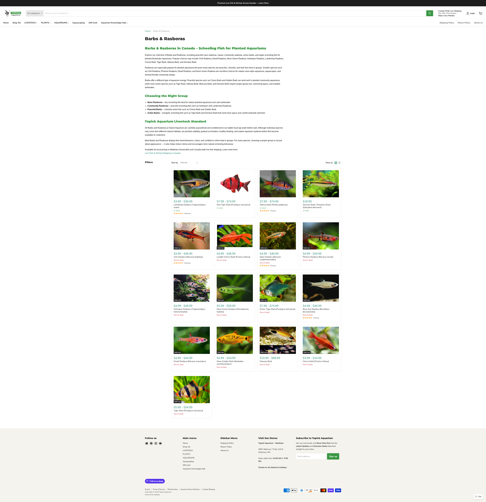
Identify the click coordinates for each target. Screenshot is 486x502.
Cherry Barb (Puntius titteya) (316, 361)
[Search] (429, 13)
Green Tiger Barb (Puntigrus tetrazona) (277, 309)
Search (147, 489)
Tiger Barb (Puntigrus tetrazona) (188, 410)
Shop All (17, 22)
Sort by (174, 163)
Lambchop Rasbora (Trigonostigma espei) (189, 206)
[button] (471, 13)
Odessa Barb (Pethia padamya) (274, 204)
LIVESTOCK (30, 22)
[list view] (339, 163)
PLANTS (45, 22)
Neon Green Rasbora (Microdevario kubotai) (233, 310)
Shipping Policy (447, 22)
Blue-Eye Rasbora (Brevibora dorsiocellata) (316, 310)
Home (6, 22)
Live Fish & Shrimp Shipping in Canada (162, 153)
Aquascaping (78, 22)
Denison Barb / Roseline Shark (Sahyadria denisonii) (317, 206)
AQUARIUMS (61, 22)
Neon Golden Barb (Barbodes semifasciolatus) (230, 362)
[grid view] (336, 163)
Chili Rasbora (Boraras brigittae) (188, 257)
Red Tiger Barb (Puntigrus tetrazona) (233, 204)
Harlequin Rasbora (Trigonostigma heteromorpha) (189, 310)
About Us (478, 22)
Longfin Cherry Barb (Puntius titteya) (233, 257)
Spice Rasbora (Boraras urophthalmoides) (270, 258)
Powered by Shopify (152, 495)
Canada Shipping (208, 489)
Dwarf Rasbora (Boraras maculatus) (190, 361)
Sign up (333, 456)
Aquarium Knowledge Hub (114, 22)
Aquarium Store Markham (190, 489)
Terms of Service (159, 489)
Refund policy (173, 489)
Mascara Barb (266, 361)
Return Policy (464, 22)
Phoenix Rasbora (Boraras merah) (318, 257)
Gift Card (93, 22)
